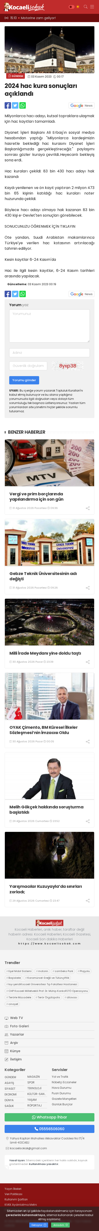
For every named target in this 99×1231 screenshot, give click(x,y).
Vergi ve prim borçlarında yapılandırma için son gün (36, 496)
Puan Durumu (61, 1093)
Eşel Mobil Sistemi (19, 971)
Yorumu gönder (24, 380)
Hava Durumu (61, 1088)
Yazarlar (16, 1034)
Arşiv (13, 1042)
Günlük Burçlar (62, 1104)
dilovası (70, 997)
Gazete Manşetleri (64, 1099)
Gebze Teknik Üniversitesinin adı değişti (43, 576)
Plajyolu (84, 971)
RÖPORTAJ (34, 1105)
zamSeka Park (62, 971)
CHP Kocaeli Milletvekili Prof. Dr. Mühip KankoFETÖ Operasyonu (47, 991)
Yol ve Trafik (60, 1077)
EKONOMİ (11, 1094)
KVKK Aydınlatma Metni (21, 1205)
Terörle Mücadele (18, 997)
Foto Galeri (19, 1026)
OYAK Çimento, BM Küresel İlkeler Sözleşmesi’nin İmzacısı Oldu (43, 730)
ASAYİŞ (9, 1083)
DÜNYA (9, 1100)
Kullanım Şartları (16, 1199)
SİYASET (10, 1089)
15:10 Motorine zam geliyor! (33, 18)
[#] (49, 923)
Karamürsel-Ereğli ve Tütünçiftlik (47, 978)
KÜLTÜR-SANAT (37, 1094)
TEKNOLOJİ (34, 1088)
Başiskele (13, 978)
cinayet (12, 1004)
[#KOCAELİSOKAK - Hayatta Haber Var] (23, 7)
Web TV (16, 1018)
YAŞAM (32, 1100)
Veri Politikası (13, 1194)
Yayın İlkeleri (13, 1189)
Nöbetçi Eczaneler (64, 1082)
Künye (14, 1051)
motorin (42, 971)
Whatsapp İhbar (52, 1117)
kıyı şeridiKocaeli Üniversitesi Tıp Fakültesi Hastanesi (41, 984)
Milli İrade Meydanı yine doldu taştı (45, 653)
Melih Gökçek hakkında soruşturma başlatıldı (46, 809)
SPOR (31, 1082)
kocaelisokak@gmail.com (28, 1148)
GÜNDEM (17, 76)
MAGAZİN (33, 1077)
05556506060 (51, 1129)
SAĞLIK (9, 1106)
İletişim (15, 1059)
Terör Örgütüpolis (47, 997)
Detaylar (37, 1225)
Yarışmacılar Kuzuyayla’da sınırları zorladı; (45, 889)
